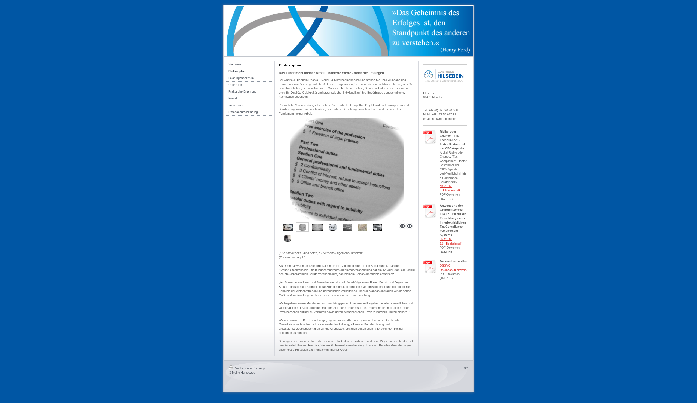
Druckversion (243, 368)
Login (464, 367)
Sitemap (259, 368)
